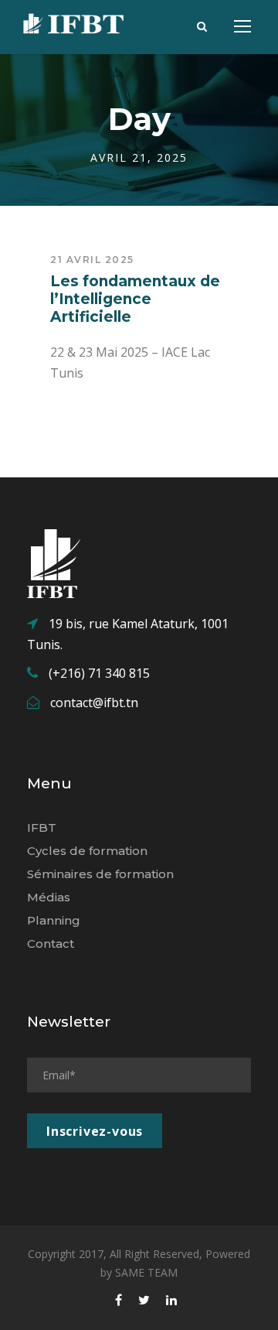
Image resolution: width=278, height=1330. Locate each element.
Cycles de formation (87, 850)
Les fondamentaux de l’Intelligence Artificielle (135, 299)
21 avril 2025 (92, 259)
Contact (50, 943)
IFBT (41, 827)
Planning (53, 920)
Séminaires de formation (100, 874)
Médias (48, 897)
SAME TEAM (146, 1272)
